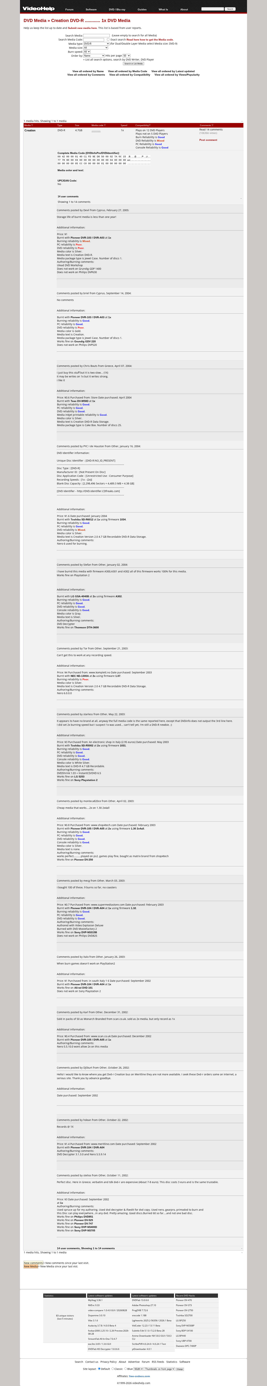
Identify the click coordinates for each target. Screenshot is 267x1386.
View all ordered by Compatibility (129, 74)
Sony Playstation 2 (90, 991)
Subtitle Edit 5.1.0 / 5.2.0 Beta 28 (148, 1330)
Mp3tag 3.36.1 (95, 1300)
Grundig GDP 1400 (90, 268)
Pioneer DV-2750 (184, 1310)
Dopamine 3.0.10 (96, 1315)
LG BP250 (181, 1320)
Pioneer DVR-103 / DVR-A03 (87, 237)
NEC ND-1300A (80, 676)
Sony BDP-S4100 (184, 1330)
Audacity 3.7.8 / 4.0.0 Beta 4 (102, 1325)
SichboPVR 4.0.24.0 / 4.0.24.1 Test (149, 1343)
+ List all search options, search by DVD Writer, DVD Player (118, 59)
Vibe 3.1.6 (93, 1320)
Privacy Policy (108, 1361)
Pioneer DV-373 (184, 1305)
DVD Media (35, 20)
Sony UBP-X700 (184, 1340)
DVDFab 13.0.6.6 (140, 1300)
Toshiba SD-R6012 (82, 519)
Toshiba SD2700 (184, 1315)
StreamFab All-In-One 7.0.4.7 (102, 1338)
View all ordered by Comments (86, 74)
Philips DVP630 (88, 272)
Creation (30, 130)
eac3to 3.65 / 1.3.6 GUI (99, 1343)
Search (79, 1361)
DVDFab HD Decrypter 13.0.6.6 (103, 1349)
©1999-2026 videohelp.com (133, 1383)
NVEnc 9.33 (94, 1305)
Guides (142, 9)
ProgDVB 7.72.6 (140, 1310)
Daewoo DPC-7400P (186, 1345)
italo (86, 956)
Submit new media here (82, 28)
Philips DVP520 (88, 344)
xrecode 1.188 (139, 1315)
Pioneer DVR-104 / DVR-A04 (87, 908)
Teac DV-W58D (79, 401)
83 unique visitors (65, 1315)
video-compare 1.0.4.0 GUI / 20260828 (107, 1310)
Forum (69, 9)
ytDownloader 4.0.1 (142, 1349)
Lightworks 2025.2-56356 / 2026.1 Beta (151, 1320)
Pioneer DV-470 (184, 1300)
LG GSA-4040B (80, 596)
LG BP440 (181, 1335)
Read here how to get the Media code (150, 39)
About (122, 1361)
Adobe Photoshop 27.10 (144, 1305)
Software (91, 9)
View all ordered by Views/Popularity (177, 74)
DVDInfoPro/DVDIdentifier (102, 153)
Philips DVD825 (88, 935)
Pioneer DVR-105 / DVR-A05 (87, 828)
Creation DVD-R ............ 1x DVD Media (90, 20)
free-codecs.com (139, 1376)
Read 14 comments (211, 129)
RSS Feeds (158, 1361)
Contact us (91, 1361)
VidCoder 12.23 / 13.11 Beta (146, 1325)
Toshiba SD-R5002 (82, 745)
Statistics (171, 1361)
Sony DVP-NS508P (185, 1325)
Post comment (208, 140)
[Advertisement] (133, 104)
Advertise (134, 1361)
